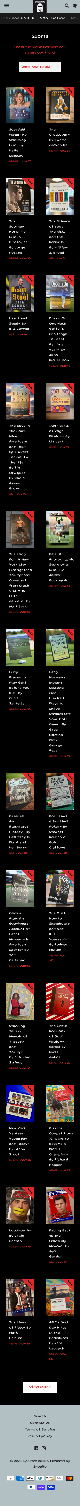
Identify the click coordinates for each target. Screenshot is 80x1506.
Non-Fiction (53, 18)
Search (40, 1416)
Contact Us (40, 1423)
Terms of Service (40, 1429)
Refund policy (40, 1436)
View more (40, 1387)
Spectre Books (35, 1461)
